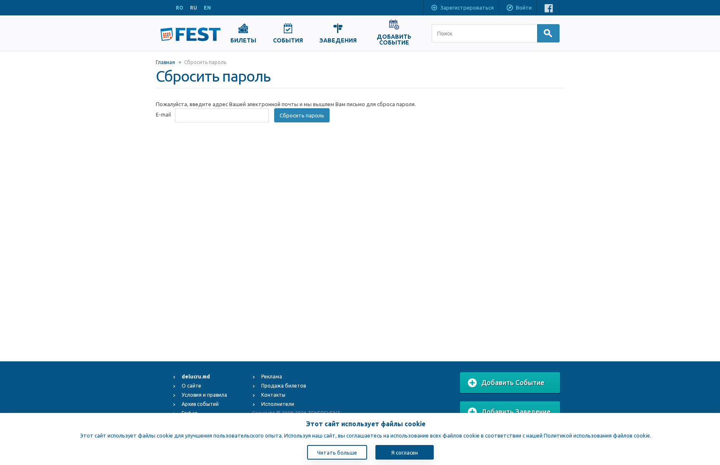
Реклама (271, 376)
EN (207, 7)
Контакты (273, 395)
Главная (165, 62)
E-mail (163, 114)
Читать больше (337, 452)
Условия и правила (204, 395)
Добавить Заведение (515, 411)
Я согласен (404, 452)
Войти (524, 7)
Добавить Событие (512, 382)
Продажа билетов (283, 385)
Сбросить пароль (302, 115)
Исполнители (277, 404)
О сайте (191, 385)
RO (179, 7)
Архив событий (200, 404)
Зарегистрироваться (467, 7)
